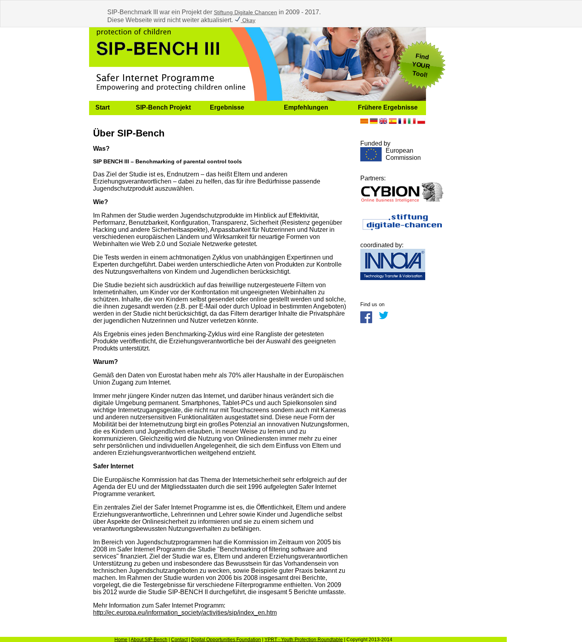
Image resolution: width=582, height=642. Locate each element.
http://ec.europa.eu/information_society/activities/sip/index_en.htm (185, 612)
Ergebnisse (227, 107)
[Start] (257, 98)
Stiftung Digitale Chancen (245, 12)
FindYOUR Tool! (421, 65)
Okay (248, 20)
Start (102, 107)
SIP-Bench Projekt (163, 107)
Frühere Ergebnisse (388, 107)
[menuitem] (109, 108)
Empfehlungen (306, 107)
